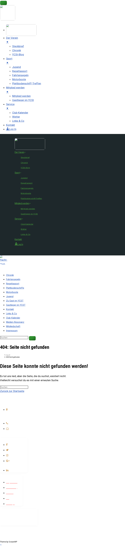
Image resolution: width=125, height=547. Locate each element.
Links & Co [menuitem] (18, 120)
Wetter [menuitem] (16, 116)
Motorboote (26, 193)
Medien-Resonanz (15, 322)
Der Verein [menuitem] (12, 39)
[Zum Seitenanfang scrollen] (1, 544)
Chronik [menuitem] (16, 50)
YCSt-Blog (25, 168)
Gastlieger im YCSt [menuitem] (23, 100)
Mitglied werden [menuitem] (15, 89)
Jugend (24, 178)
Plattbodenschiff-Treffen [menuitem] (26, 83)
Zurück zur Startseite (12, 391)
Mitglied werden (22, 203)
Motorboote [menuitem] (19, 79)
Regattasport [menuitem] (19, 71)
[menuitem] (21, 29)
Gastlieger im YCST (15, 305)
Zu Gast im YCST (14, 300)
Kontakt (18, 239)
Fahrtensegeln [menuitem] (20, 75)
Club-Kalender (27, 224)
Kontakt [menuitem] (10, 124)
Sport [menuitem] (9, 60)
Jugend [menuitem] (16, 67)
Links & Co (25, 234)
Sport (17, 173)
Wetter (24, 229)
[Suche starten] (32, 338)
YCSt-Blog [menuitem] (18, 54)
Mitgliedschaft (13, 326)
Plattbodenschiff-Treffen (31, 198)
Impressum (12, 330)
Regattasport (26, 183)
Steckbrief (25, 157)
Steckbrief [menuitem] (18, 46)
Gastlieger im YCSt (29, 214)
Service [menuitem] (10, 106)
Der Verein (19, 152)
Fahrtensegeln (27, 188)
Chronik (24, 163)
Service (18, 219)
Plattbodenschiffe (15, 288)
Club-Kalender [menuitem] (20, 112)
